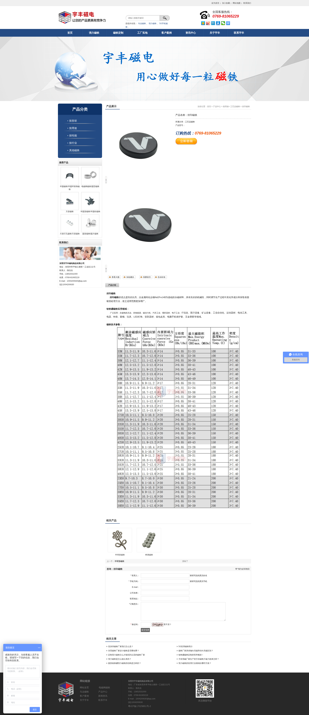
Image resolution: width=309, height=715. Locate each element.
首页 (209, 106)
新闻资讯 (102, 696)
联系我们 (247, 3)
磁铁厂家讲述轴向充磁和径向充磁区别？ (195, 651)
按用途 (73, 128)
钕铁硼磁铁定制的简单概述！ (191, 655)
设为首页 (215, 3)
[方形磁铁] (70, 209)
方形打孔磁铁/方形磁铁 (70, 234)
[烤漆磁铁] (149, 551)
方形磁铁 (70, 211)
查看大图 (115, 277)
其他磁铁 (74, 150)
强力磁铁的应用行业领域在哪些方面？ (194, 663)
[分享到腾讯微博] (213, 23)
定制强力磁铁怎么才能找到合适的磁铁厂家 (126, 655)
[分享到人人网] (218, 23)
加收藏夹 (130, 277)
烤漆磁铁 (149, 555)
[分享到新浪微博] (208, 23)
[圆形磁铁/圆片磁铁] (90, 232)
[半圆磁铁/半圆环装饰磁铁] (70, 184)
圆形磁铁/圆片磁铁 (90, 234)
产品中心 (217, 106)
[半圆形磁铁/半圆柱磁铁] (90, 209)
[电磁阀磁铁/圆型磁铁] (90, 184)
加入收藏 (226, 3)
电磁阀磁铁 (104, 687)
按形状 (73, 120)
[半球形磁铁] (120, 551)
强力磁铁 (152, 23)
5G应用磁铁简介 (185, 646)
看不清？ (167, 624)
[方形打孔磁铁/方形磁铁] (70, 232)
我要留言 (147, 277)
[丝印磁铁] (145, 263)
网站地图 (236, 3)
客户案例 (84, 696)
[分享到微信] (223, 23)
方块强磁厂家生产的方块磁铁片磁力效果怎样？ (198, 659)
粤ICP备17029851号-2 (139, 706)
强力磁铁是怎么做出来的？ (119, 659)
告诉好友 (161, 277)
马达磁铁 (142, 23)
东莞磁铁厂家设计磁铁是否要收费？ (123, 651)
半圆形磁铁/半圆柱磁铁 (90, 211)
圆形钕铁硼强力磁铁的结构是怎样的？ (124, 663)
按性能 (73, 135)
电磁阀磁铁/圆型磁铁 (90, 186)
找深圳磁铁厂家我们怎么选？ (120, 646)
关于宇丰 (84, 700)
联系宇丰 (102, 700)
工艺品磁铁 (235, 106)
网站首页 (84, 687)
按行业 (73, 143)
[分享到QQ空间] (203, 23)
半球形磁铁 (120, 555)
